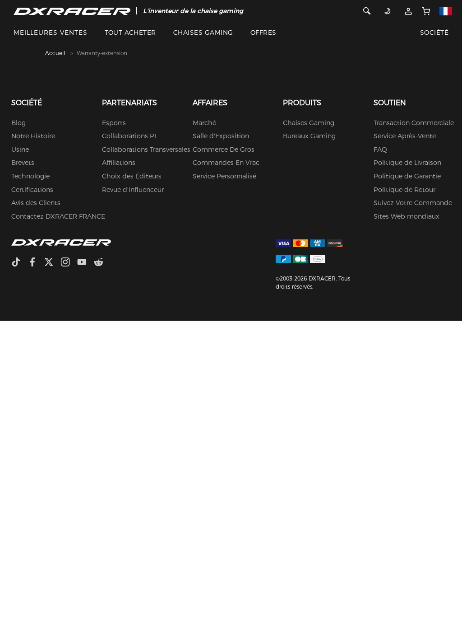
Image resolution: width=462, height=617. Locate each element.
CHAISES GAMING (203, 32)
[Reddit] (102, 263)
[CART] (426, 11)
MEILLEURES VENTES (51, 32)
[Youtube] (85, 263)
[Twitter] (52, 263)
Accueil (55, 53)
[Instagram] (68, 263)
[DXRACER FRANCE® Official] (72, 11)
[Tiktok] (19, 263)
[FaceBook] (36, 263)
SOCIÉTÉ (434, 32)
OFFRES (263, 32)
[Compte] (408, 11)
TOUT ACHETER (130, 32)
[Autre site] (445, 11)
